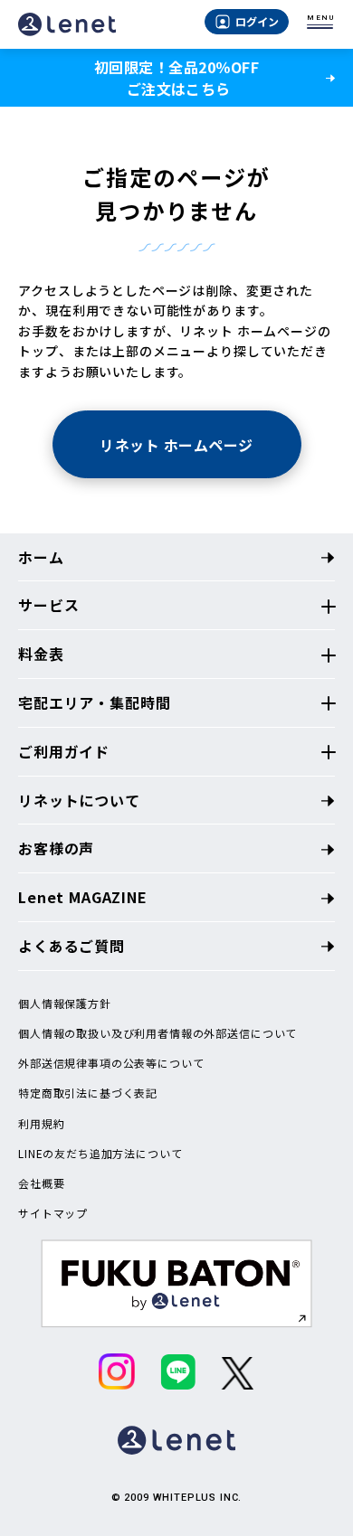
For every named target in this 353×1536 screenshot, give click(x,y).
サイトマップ (53, 1213)
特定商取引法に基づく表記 (87, 1093)
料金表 (41, 653)
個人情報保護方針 (64, 1003)
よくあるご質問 (71, 945)
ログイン (257, 21)
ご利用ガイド (64, 751)
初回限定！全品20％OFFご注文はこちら (176, 77)
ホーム (41, 557)
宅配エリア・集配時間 (94, 702)
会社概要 (41, 1183)
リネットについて (79, 800)
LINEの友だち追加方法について (100, 1153)
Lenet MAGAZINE (83, 897)
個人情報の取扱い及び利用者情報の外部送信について (157, 1033)
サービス (48, 605)
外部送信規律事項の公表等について (111, 1063)
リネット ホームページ (176, 445)
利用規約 (41, 1124)
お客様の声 (56, 848)
